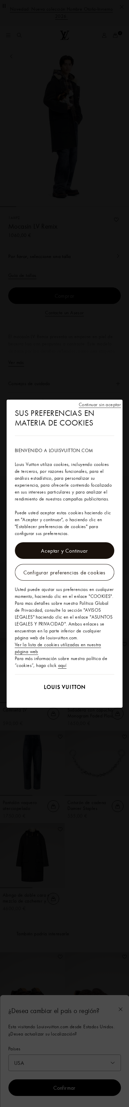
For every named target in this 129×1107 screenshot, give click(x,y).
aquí (62, 665)
